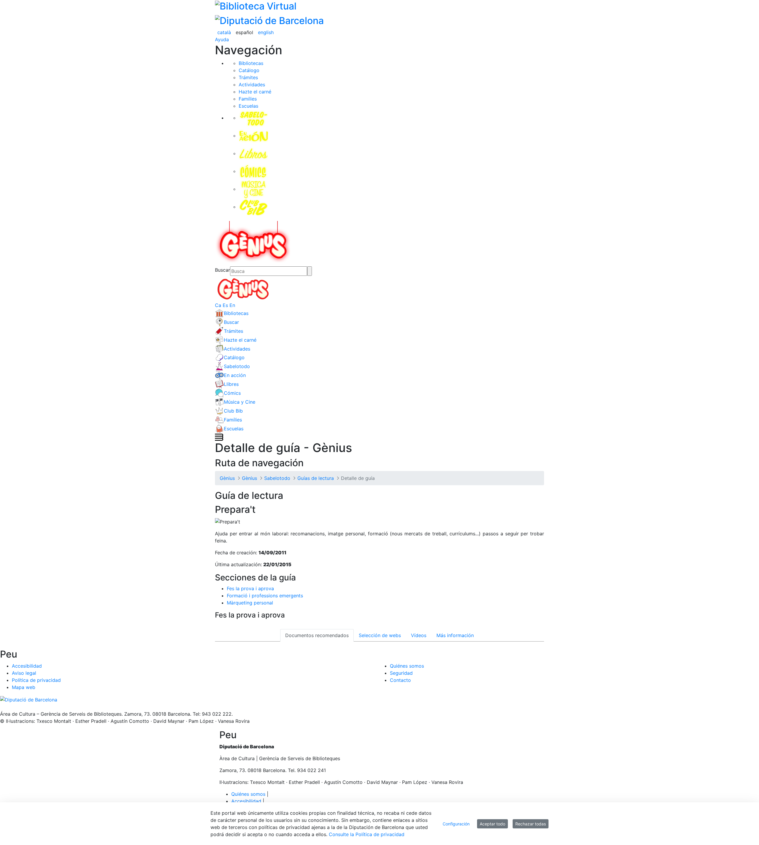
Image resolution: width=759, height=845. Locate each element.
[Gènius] (252, 241)
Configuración (456, 823)
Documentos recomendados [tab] (317, 635)
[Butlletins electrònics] (12, 707)
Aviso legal (24, 673)
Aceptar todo (492, 823)
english (266, 32)
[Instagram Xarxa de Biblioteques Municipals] (9, 707)
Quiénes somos (407, 666)
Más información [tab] (455, 635)
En (232, 305)
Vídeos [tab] (418, 635)
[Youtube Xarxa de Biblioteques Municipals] (6, 707)
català (224, 32)
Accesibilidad (27, 666)
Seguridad (401, 673)
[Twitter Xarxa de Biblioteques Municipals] (0, 707)
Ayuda (222, 39)
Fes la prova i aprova (250, 588)
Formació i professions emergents (265, 596)
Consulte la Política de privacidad (366, 834)
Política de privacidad (36, 680)
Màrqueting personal (250, 603)
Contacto (400, 680)
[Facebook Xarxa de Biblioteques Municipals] (3, 707)
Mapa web (23, 687)
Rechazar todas (530, 823)
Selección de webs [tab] (380, 635)
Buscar (222, 270)
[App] (15, 707)
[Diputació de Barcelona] (269, 20)
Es (225, 305)
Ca (218, 305)
